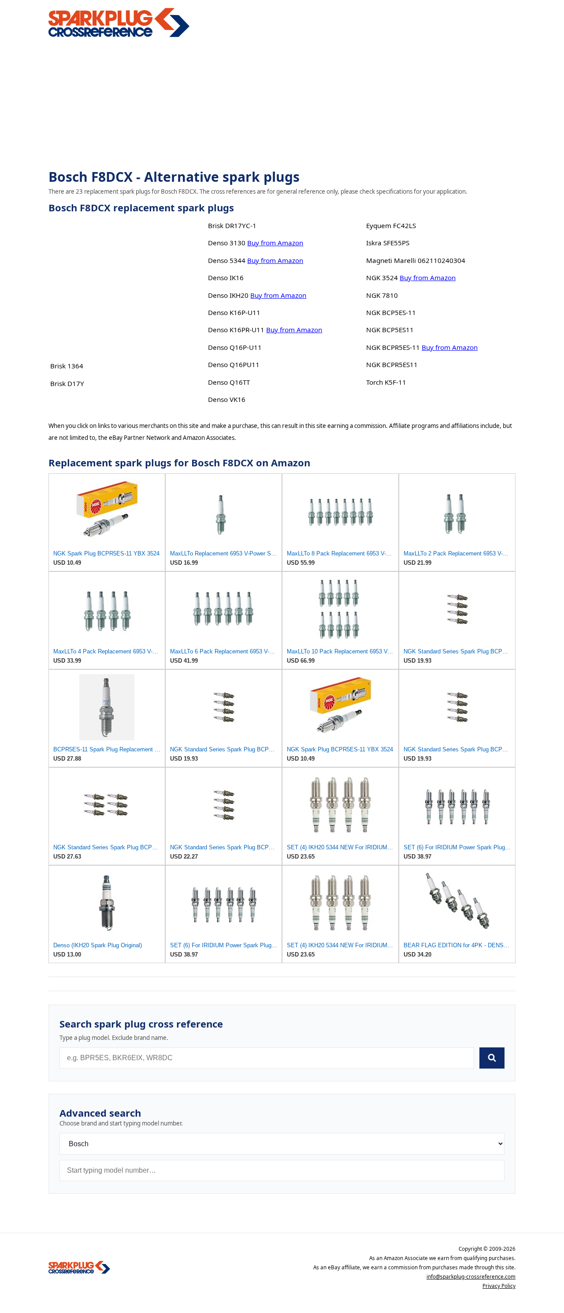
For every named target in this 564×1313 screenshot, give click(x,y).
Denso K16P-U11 (234, 312)
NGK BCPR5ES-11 (393, 347)
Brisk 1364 (66, 365)
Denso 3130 (226, 242)
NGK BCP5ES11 (390, 329)
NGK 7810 (382, 295)
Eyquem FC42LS (391, 225)
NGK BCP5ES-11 (391, 312)
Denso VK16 (226, 399)
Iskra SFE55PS (387, 242)
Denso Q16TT (229, 382)
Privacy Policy (499, 1286)
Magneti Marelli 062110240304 (415, 260)
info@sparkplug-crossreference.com (471, 1276)
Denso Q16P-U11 (235, 347)
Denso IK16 (226, 277)
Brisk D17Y (67, 383)
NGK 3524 (382, 277)
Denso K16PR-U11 (236, 329)
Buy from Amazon (275, 242)
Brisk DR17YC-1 (232, 225)
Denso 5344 (226, 260)
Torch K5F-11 (386, 382)
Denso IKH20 (228, 295)
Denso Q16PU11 (234, 364)
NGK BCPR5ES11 (392, 364)
